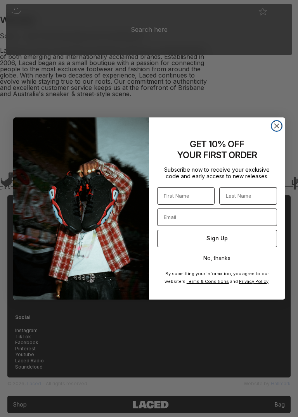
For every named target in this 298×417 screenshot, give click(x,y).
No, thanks (216, 258)
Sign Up (217, 238)
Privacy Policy (254, 281)
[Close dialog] (276, 126)
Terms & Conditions (208, 281)
